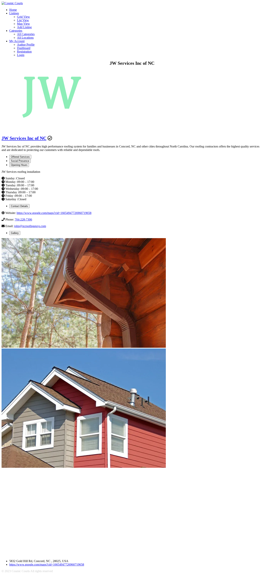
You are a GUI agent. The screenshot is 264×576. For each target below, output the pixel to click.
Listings (14, 13)
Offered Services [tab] (20, 156)
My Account (17, 41)
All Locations (25, 37)
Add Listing (24, 27)
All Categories (26, 34)
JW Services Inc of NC (24, 138)
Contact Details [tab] (19, 206)
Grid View (23, 16)
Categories (15, 30)
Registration (24, 51)
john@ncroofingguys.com (30, 226)
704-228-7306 (23, 219)
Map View (23, 23)
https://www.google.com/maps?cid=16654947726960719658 (54, 213)
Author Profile (26, 44)
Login (20, 55)
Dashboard (23, 48)
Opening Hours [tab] (19, 165)
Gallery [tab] (15, 233)
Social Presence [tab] (20, 160)
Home (13, 9)
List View (23, 20)
